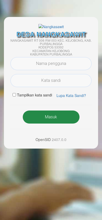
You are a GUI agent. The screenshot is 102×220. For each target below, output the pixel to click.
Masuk (51, 116)
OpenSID (43, 139)
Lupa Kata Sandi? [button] (71, 95)
